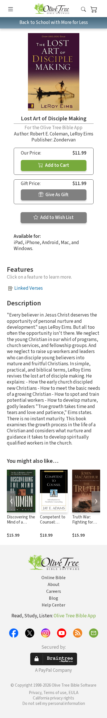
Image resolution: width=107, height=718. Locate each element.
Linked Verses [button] (28, 288)
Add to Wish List (56, 217)
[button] (83, 10)
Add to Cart (56, 165)
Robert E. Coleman (49, 134)
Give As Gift (56, 194)
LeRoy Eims (81, 134)
